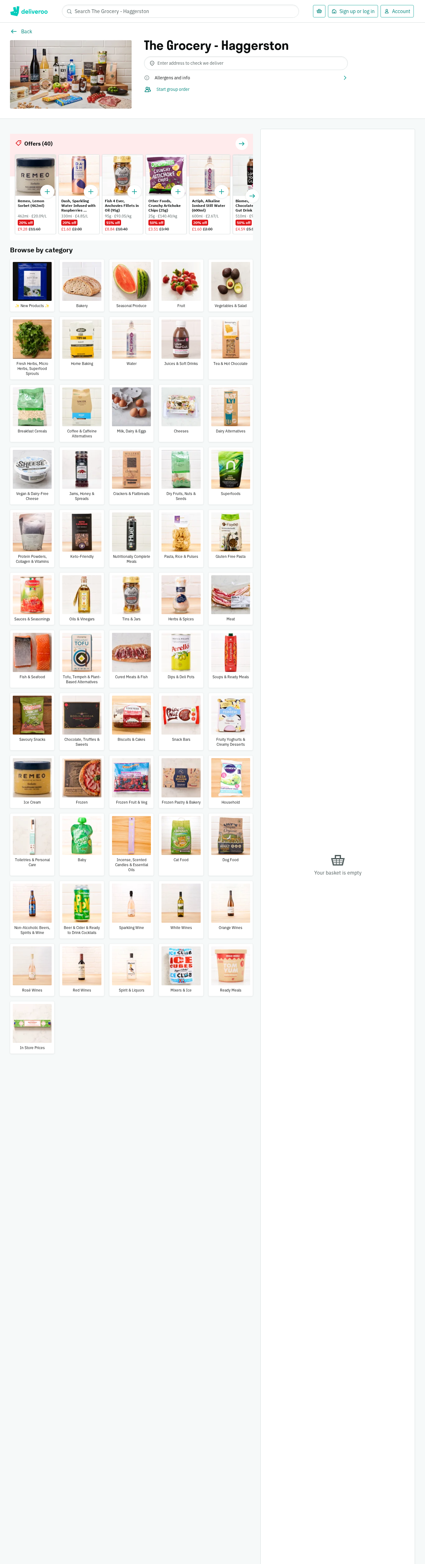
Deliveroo (29, 11)
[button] (246, 77)
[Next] (252, 196)
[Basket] (319, 11)
